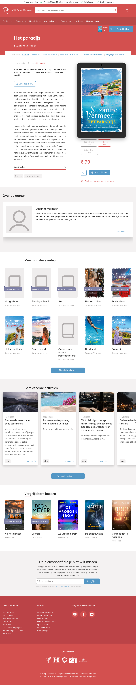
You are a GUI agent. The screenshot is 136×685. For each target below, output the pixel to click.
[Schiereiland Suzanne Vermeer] (121, 287)
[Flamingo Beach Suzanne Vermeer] (41, 287)
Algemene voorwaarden (68, 673)
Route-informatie (44, 615)
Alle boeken (49, 21)
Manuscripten (43, 627)
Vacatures (7, 633)
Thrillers (6, 21)
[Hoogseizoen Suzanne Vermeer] (14, 287)
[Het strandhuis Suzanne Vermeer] (14, 334)
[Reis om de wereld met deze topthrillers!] (20, 428)
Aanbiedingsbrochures (13, 630)
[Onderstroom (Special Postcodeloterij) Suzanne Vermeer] (68, 337)
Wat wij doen (8, 612)
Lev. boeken (8, 621)
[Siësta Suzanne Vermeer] (68, 287)
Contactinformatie (45, 612)
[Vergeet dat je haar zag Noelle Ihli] (121, 521)
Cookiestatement (88, 673)
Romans (19, 21)
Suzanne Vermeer (33, 176)
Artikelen (79, 21)
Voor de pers (42, 618)
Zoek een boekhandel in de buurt (100, 181)
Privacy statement (48, 673)
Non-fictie (33, 21)
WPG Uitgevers (89, 676)
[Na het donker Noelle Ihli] (14, 519)
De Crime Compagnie (12, 627)
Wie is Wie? (8, 615)
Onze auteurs (66, 21)
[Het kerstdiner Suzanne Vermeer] (95, 287)
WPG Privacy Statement (63, 586)
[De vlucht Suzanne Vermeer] (95, 334)
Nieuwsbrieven (92, 21)
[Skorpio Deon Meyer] (41, 519)
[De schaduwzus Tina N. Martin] (95, 519)
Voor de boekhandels (46, 621)
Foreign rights (43, 630)
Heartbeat (7, 624)
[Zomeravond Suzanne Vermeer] (41, 334)
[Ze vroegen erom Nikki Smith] (68, 519)
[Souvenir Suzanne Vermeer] (121, 334)
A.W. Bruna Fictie (10, 618)
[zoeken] (114, 10)
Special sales (43, 624)
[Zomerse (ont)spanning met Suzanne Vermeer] (58, 428)
